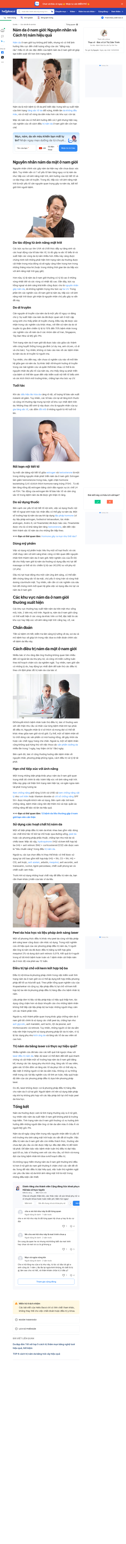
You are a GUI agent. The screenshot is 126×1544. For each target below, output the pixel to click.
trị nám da (47, 123)
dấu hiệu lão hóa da (31, 394)
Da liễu (15, 24)
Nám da (17, 42)
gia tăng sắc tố (20, 409)
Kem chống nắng (21, 792)
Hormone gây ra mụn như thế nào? (59, 536)
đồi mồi (42, 409)
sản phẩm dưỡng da (68, 744)
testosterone (65, 472)
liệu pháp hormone (64, 515)
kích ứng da (40, 1035)
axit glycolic (19, 1024)
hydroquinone (45, 841)
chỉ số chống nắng (64, 796)
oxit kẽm (24, 796)
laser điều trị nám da (23, 1056)
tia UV (65, 289)
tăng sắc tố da (35, 110)
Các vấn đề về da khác (28, 24)
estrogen (50, 472)
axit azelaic (34, 862)
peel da (72, 834)
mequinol (54, 862)
